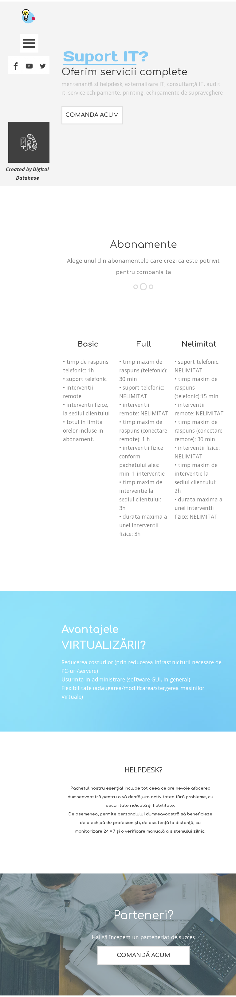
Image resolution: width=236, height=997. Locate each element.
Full (143, 344)
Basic (88, 344)
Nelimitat (199, 344)
